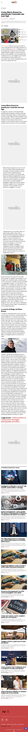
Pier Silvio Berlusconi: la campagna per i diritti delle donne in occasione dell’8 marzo (13, 540)
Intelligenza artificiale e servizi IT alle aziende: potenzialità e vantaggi (13, 486)
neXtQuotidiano (4, 18)
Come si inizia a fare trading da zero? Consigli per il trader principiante (13, 667)
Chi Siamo (3, 724)
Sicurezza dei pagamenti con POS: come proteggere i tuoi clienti (12, 592)
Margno (14, 49)
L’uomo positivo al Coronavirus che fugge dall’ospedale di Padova (13, 420)
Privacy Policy (14, 724)
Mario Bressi (4, 46)
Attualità (3, 8)
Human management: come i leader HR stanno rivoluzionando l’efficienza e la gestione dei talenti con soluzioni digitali (13, 513)
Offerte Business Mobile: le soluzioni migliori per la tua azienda (13, 692)
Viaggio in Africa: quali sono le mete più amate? (13, 642)
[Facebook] (1, 719)
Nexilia (2, 492)
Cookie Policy (21, 724)
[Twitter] (5, 719)
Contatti (8, 724)
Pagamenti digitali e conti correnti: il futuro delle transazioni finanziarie (13, 566)
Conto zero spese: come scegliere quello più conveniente (13, 616)
